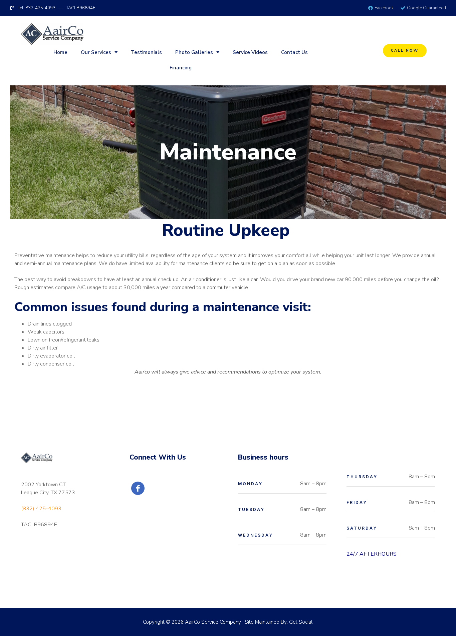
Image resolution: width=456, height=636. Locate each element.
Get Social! (301, 622)
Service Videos (250, 52)
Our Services (96, 52)
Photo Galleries (194, 52)
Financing (181, 67)
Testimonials (146, 52)
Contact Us (294, 52)
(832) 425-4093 (41, 508)
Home (60, 52)
